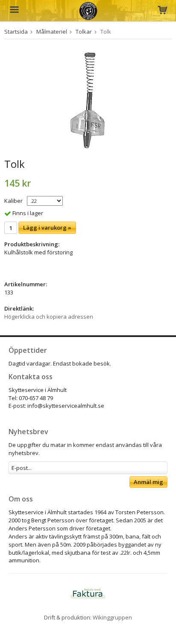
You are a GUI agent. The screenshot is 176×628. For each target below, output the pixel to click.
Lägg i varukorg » (47, 227)
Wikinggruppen (112, 617)
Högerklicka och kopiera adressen (48, 316)
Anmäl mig (148, 482)
